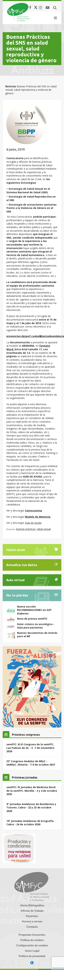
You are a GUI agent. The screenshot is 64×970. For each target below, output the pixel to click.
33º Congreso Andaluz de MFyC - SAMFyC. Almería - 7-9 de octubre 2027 (30, 763)
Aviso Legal (32, 950)
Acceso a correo (32, 921)
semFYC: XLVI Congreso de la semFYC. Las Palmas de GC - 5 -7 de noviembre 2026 (30, 748)
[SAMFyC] (18, 12)
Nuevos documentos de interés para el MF (37, 634)
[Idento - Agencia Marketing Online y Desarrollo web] (32, 963)
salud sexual (44, 529)
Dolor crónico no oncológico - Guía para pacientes (35, 625)
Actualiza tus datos (21, 565)
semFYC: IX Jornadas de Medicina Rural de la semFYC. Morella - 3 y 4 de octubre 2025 (31, 790)
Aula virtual (15, 580)
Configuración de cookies (32, 945)
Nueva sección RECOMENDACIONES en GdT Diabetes (34, 610)
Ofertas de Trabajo (32, 910)
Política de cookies (32, 940)
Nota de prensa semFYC (32, 618)
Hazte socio (15, 550)
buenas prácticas (26, 529)
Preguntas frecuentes (32, 934)
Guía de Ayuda (33, 522)
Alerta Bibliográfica (32, 905)
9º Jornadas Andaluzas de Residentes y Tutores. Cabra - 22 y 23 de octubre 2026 (31, 807)
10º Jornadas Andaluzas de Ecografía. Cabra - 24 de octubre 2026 (30, 822)
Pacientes (32, 916)
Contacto (32, 926)
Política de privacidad (32, 956)
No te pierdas (17, 595)
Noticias (10, 86)
